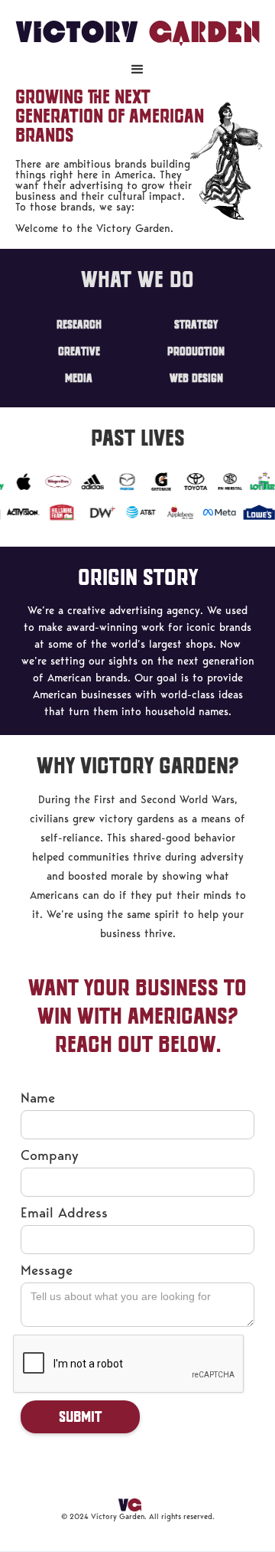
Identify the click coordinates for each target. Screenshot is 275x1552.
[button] (137, 69)
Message (47, 1270)
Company (50, 1155)
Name (38, 1098)
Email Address (64, 1212)
